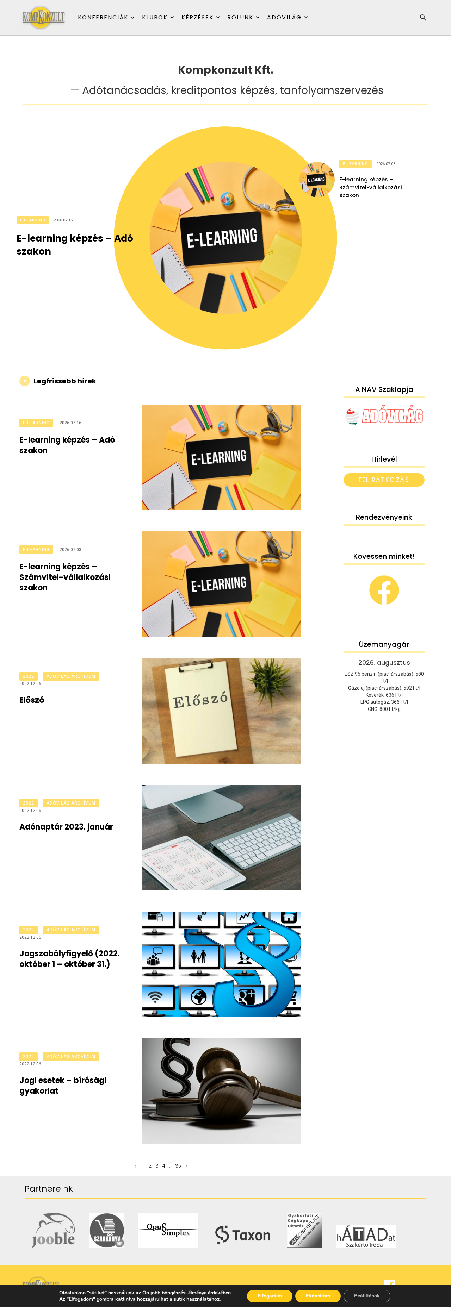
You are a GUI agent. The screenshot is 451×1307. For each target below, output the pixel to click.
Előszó (31, 700)
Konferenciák (103, 17)
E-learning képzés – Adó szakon (75, 245)
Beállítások (367, 1296)
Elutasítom (318, 1296)
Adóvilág (284, 17)
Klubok (155, 17)
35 (178, 1166)
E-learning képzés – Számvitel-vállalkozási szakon (370, 187)
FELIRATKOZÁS (384, 480)
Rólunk (240, 17)
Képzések (197, 17)
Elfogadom (270, 1296)
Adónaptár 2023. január (66, 827)
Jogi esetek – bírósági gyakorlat (62, 1085)
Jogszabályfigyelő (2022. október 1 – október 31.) (69, 959)
